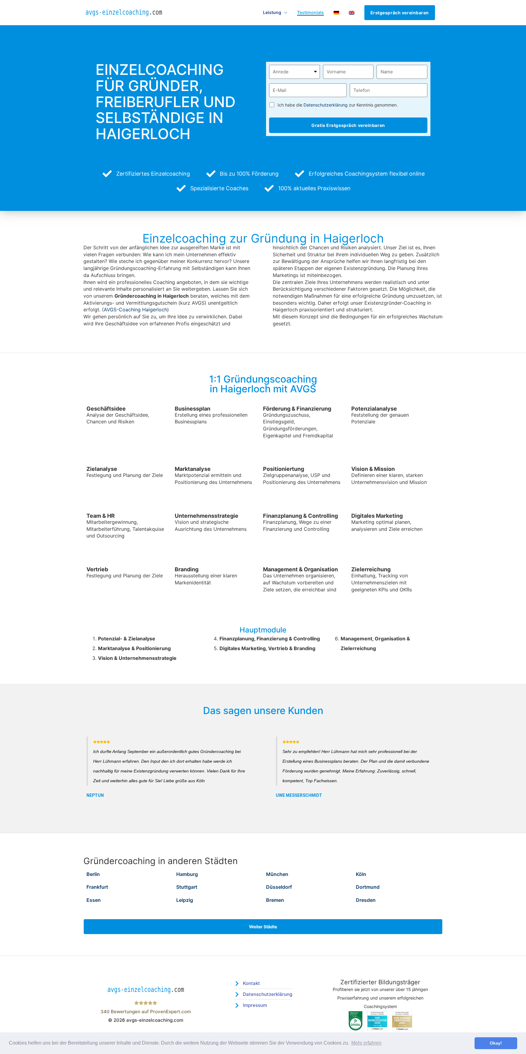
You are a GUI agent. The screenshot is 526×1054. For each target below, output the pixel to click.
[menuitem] (336, 12)
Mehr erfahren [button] (366, 1042)
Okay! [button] (496, 1043)
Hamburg (187, 874)
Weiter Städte (263, 926)
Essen (93, 900)
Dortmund (368, 887)
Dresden (366, 900)
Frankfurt (97, 887)
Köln (361, 874)
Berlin (93, 874)
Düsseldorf (279, 887)
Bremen (275, 900)
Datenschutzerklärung (325, 104)
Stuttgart (186, 887)
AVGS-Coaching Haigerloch (135, 309)
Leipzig (184, 900)
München (277, 874)
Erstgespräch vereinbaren (399, 12)
